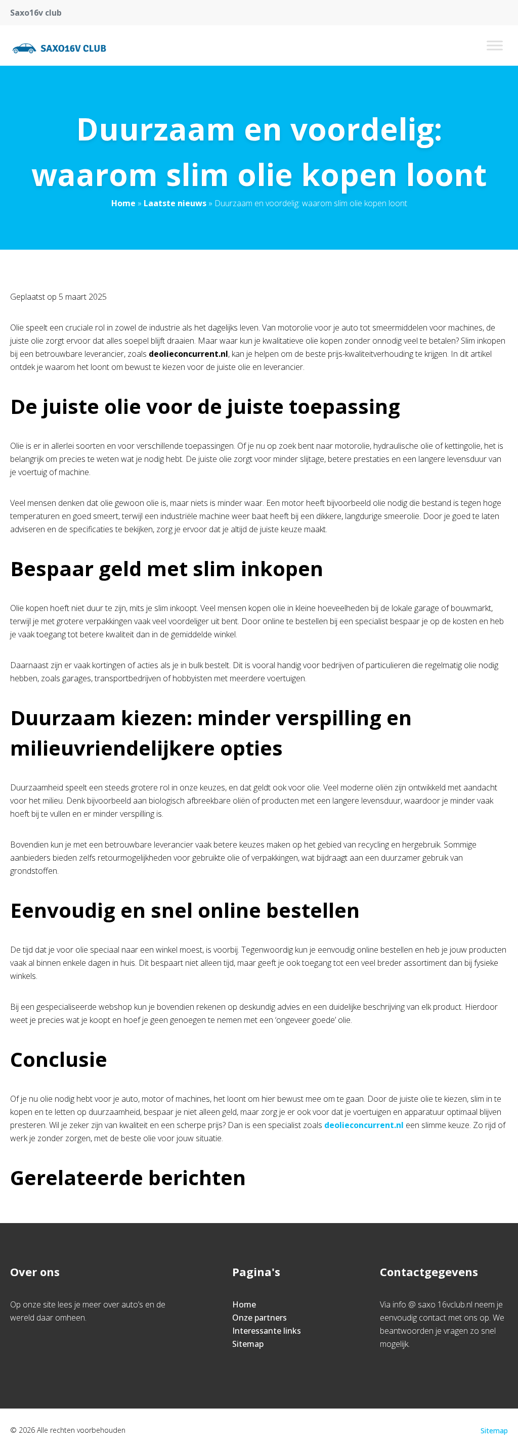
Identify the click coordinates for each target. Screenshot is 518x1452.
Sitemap (248, 1343)
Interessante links (266, 1330)
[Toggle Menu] (495, 45)
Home (123, 203)
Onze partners (259, 1317)
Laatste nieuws (175, 203)
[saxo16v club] (59, 45)
